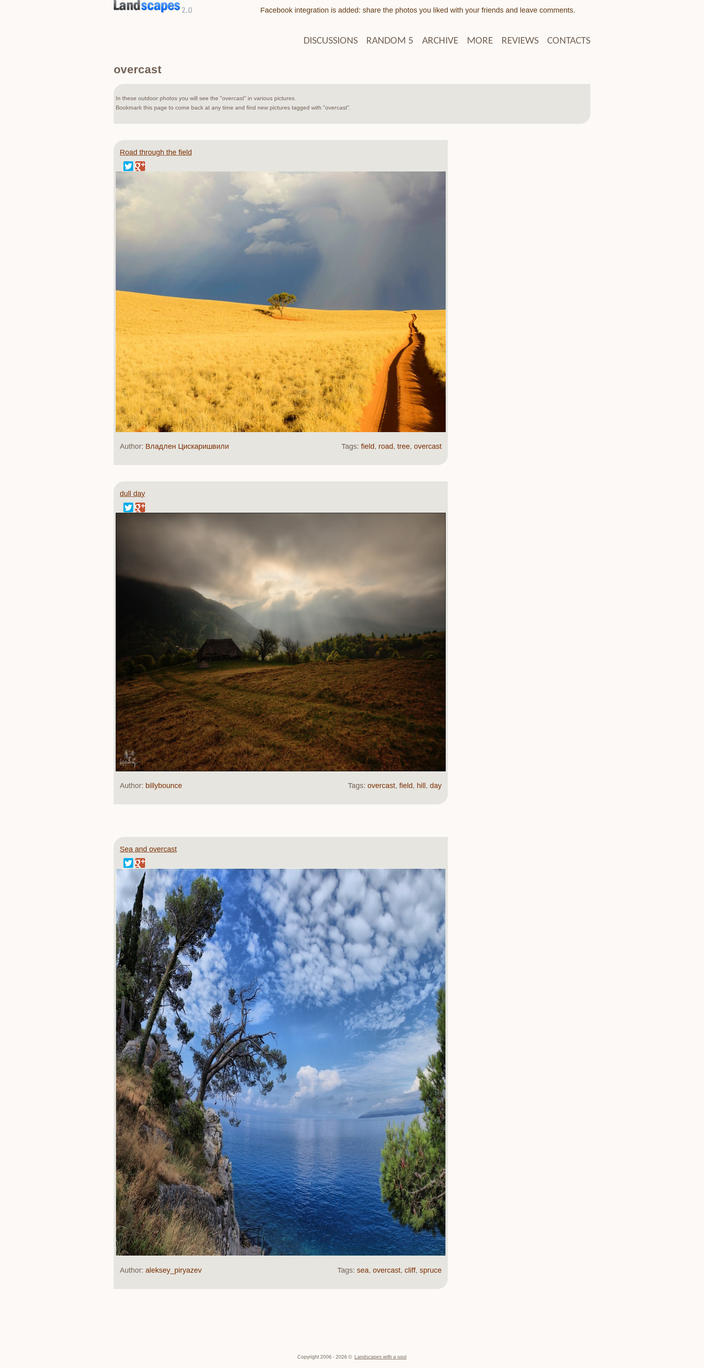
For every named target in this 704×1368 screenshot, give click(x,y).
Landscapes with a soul (380, 1357)
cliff (410, 1270)
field (367, 446)
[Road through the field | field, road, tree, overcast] (281, 430)
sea (363, 1270)
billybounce (163, 786)
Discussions (331, 41)
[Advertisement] (519, 264)
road (385, 446)
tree (403, 446)
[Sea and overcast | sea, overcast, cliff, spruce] (281, 1254)
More (480, 41)
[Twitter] (128, 166)
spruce (431, 1270)
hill (421, 786)
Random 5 (390, 41)
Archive (440, 41)
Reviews (520, 41)
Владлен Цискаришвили (187, 446)
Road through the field (156, 152)
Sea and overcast (148, 849)
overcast (428, 446)
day (436, 786)
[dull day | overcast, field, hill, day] (281, 769)
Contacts (568, 41)
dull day (132, 494)
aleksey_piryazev (173, 1270)
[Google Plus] (140, 166)
